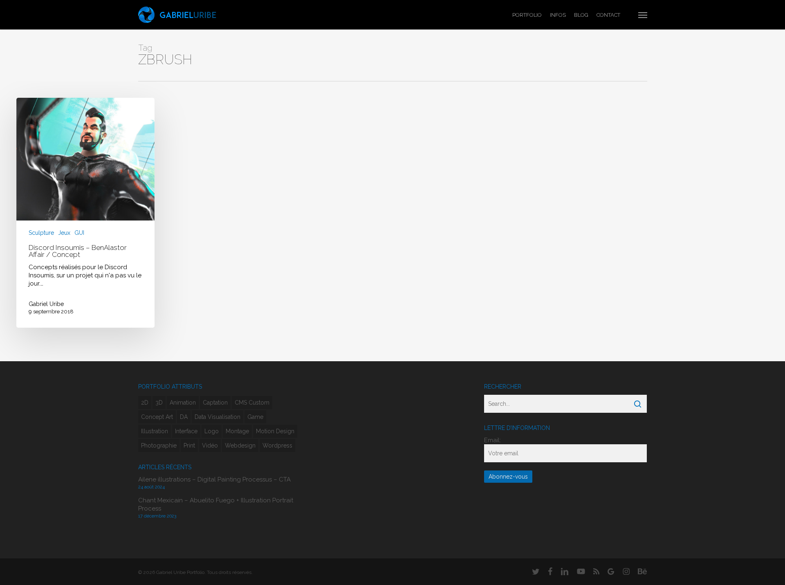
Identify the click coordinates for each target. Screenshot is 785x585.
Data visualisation (217, 417)
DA (184, 417)
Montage (237, 431)
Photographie (159, 445)
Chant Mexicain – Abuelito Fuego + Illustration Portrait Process (215, 504)
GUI (79, 233)
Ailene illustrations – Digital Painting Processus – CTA (214, 479)
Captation (215, 402)
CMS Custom (252, 402)
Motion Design (275, 431)
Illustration (154, 431)
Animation (183, 402)
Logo (211, 431)
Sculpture (41, 233)
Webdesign (240, 445)
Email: (492, 440)
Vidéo (210, 445)
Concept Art (157, 417)
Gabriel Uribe (46, 304)
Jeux (64, 233)
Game (255, 417)
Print (189, 445)
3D (159, 402)
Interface (186, 431)
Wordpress (277, 445)
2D (144, 402)
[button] (642, 15)
